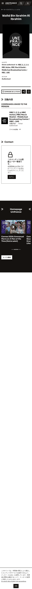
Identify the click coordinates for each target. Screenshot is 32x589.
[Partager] (24, 92)
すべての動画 (7, 257)
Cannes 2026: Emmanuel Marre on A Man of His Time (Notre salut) (12, 239)
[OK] (16, 586)
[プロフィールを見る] (27, 3)
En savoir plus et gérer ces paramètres (13, 581)
